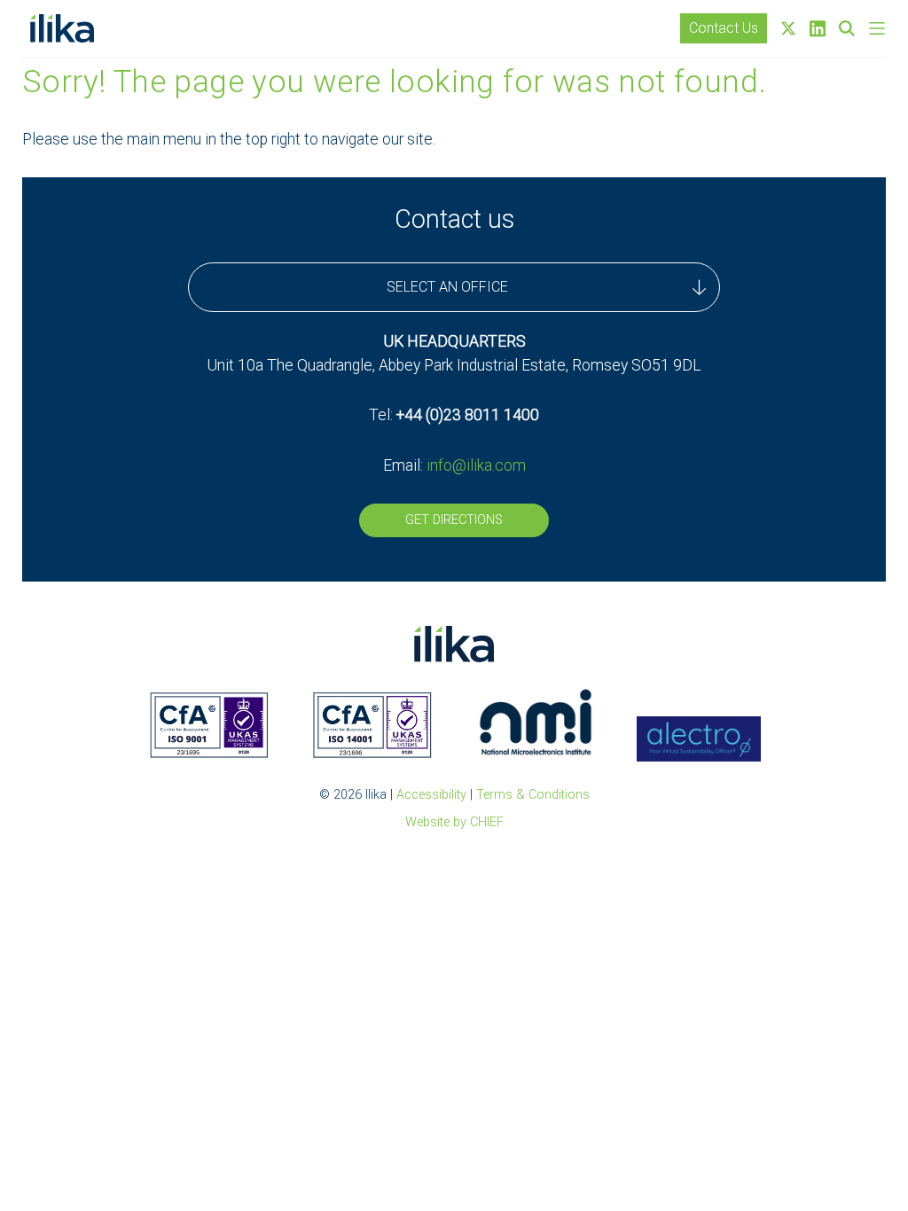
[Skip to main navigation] (877, 28)
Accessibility (431, 794)
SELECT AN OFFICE (447, 286)
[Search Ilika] (847, 28)
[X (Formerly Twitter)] (788, 28)
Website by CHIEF (454, 822)
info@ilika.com (476, 465)
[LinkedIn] (818, 29)
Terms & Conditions (533, 794)
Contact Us (723, 28)
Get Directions (454, 519)
